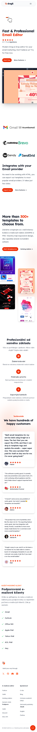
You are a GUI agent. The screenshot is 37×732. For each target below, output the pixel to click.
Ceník (4, 694)
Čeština (22, 715)
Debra (12, 510)
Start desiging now (10, 249)
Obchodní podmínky (26, 704)
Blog (21, 694)
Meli (11, 563)
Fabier (12, 464)
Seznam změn (6, 702)
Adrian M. (13, 537)
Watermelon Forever (17, 489)
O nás (22, 690)
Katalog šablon (26, 249)
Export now (8, 190)
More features (21, 190)
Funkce (4, 690)
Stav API (5, 717)
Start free (7, 60)
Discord (4, 713)
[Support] (32, 727)
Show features (20, 60)
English (22, 711)
